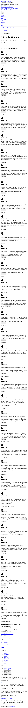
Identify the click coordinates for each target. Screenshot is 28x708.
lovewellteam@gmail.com (7, 644)
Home (2, 7)
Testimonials (6, 8)
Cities (10, 7)
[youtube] (3, 648)
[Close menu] (2, 13)
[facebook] (1, 648)
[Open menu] (1, 11)
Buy (15, 8)
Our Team (3, 19)
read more (3, 63)
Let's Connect (4, 27)
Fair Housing (7, 673)
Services (11, 8)
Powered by (6, 698)
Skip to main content (6, 1)
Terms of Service (8, 669)
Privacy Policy (7, 668)
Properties (6, 7)
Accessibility (7, 671)
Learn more (12, 706)
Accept (2, 706)
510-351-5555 (4, 9)
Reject (7, 706)
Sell (17, 8)
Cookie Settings (8, 674)
